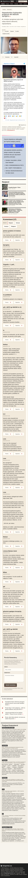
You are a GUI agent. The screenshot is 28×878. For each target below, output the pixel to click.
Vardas (6, 666)
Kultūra (21, 3)
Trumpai (7, 3)
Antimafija (16, 3)
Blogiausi (13, 226)
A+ (11, 57)
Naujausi (11, 222)
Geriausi (6, 226)
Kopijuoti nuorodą (6, 33)
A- (3, 57)
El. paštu (17, 31)
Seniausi (18, 222)
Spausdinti (16, 57)
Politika (11, 3)
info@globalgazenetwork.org (9, 873)
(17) (10, 16)
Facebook (7, 31)
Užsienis (25, 3)
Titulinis (2, 3)
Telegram (12, 31)
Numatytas (7, 57)
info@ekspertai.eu (11, 130)
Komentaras (7, 672)
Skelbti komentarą (10, 685)
